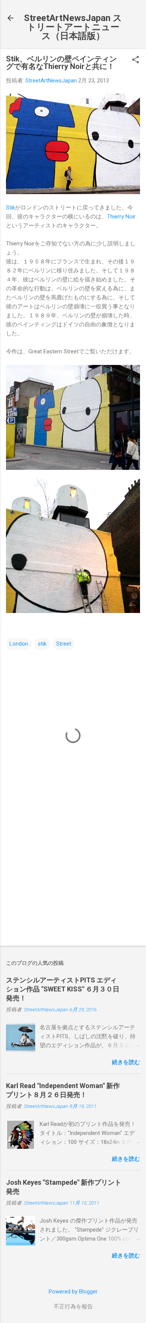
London (18, 643)
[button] (135, 60)
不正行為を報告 (73, 1306)
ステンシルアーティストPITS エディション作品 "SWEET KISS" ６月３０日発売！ (62, 989)
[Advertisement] (73, 881)
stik (42, 643)
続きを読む (126, 1062)
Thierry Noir (121, 216)
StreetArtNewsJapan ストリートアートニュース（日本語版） (73, 27)
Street (63, 643)
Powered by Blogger (73, 1291)
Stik (10, 207)
